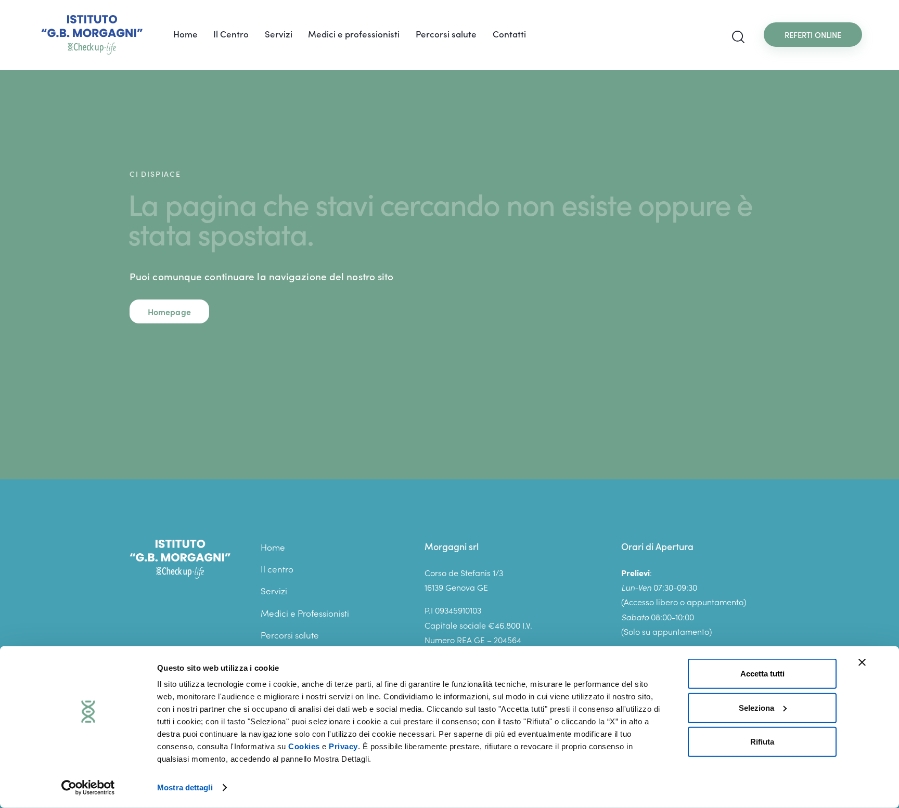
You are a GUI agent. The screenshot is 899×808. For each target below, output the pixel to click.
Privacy (343, 746)
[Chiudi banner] (862, 662)
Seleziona (756, 707)
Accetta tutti (762, 673)
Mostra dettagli (185, 787)
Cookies (304, 746)
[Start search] (738, 37)
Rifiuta (762, 741)
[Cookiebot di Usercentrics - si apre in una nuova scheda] (88, 788)
